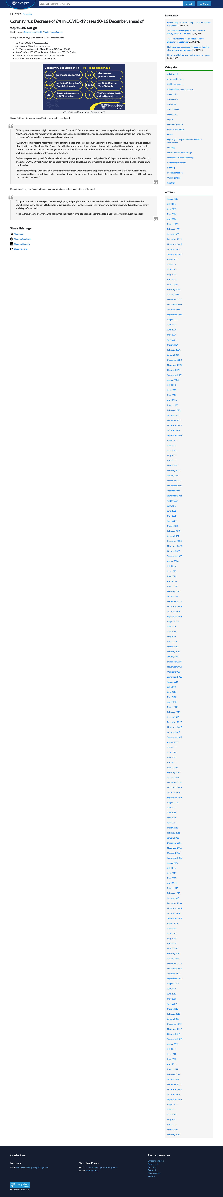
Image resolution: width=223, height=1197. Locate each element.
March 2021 (172, 526)
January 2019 (173, 656)
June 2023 (171, 390)
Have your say (154, 1173)
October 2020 (173, 551)
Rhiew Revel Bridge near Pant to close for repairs (188, 55)
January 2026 (173, 234)
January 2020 (173, 596)
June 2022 (171, 450)
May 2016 (171, 817)
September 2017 (174, 737)
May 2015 (171, 878)
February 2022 (173, 470)
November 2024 (174, 304)
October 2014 (173, 913)
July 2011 (171, 1109)
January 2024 (173, 355)
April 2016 (172, 822)
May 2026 (171, 214)
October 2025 (173, 249)
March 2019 (172, 646)
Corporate (171, 104)
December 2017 (174, 722)
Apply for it (153, 1164)
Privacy (151, 1176)
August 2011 (172, 1104)
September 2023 (174, 375)
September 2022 (174, 435)
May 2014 (171, 938)
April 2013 (172, 1003)
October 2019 (173, 611)
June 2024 (171, 329)
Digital (170, 119)
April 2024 (172, 339)
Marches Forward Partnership (180, 157)
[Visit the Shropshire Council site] (20, 1184)
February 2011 (173, 1134)
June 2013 (171, 993)
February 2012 (173, 1074)
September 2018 (174, 677)
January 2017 (173, 777)
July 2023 (171, 385)
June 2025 (171, 269)
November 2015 (174, 848)
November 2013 (174, 968)
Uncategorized (173, 177)
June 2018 (171, 692)
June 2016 (171, 812)
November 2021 (174, 485)
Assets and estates (175, 79)
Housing (171, 147)
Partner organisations (53, 32)
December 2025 (174, 239)
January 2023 (173, 415)
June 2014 (171, 933)
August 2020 (172, 561)
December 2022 (174, 420)
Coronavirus (29, 32)
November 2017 (174, 727)
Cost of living (173, 109)
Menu (206, 3)
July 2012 (171, 1049)
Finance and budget (175, 129)
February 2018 (173, 712)
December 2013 (174, 963)
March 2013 (172, 1009)
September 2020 (174, 556)
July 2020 (171, 566)
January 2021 (173, 536)
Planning (171, 167)
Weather (171, 182)
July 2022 (171, 445)
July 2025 (171, 264)
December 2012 (174, 1024)
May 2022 (171, 455)
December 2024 (174, 299)
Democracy (172, 114)
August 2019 (172, 621)
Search (189, 3)
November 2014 (174, 908)
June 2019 (171, 631)
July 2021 (171, 505)
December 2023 (174, 360)
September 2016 (174, 797)
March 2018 (172, 707)
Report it (152, 1170)
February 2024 (173, 350)
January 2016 (173, 837)
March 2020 (172, 586)
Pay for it (152, 1167)
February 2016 (173, 832)
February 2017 (173, 772)
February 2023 (173, 410)
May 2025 (171, 274)
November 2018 (174, 666)
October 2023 (173, 370)
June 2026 (171, 209)
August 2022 (172, 440)
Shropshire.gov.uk (156, 1160)
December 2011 (174, 1084)
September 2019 (174, 616)
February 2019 (173, 651)
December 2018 (174, 661)
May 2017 (171, 757)
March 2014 (172, 948)
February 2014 (173, 953)
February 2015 (173, 893)
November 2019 (174, 606)
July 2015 (171, 868)
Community (172, 94)
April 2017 (172, 762)
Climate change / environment (180, 89)
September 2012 (174, 1039)
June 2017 (171, 752)
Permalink (27, 14)
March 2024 (172, 344)
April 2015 (172, 883)
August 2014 (172, 923)
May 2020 (171, 576)
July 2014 (171, 928)
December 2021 (174, 480)
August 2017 (172, 742)
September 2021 (174, 495)
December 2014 (174, 903)
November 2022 (174, 425)
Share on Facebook (22, 239)
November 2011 (174, 1089)
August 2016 (172, 802)
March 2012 (172, 1069)
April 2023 (172, 400)
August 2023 (172, 380)
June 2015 (171, 873)
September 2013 (174, 978)
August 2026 (172, 199)
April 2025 (172, 279)
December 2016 (174, 782)
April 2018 (172, 702)
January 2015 (173, 898)
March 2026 (172, 224)
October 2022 (173, 430)
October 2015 (173, 853)
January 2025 (173, 294)
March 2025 (172, 284)
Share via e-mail (21, 249)
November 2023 (174, 365)
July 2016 (171, 807)
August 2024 (172, 319)
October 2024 (173, 309)
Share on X (18, 234)
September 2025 (174, 254)
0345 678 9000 (92, 1170)
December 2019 (174, 601)
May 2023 (171, 395)
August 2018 (172, 682)
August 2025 (172, 259)
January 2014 (173, 958)
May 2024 (171, 334)
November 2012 (174, 1029)
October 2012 (173, 1034)
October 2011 (173, 1094)
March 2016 (172, 827)
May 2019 (171, 636)
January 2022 (173, 475)
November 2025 (174, 244)
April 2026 (172, 219)
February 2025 (173, 289)
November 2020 (174, 546)
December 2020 (174, 541)
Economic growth (175, 124)
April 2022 (172, 460)
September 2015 (174, 858)
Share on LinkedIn (22, 244)
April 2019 (172, 641)
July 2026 (171, 204)
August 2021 (172, 500)
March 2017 (172, 767)
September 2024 (174, 314)
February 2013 (173, 1014)
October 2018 (173, 671)
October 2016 (173, 792)
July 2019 (171, 626)
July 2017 (171, 747)
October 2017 (173, 732)
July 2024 (171, 324)
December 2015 (174, 843)
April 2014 (172, 943)
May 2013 (171, 998)
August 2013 (172, 983)
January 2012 (173, 1079)
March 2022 (172, 465)
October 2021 (173, 490)
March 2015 (172, 888)
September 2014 (174, 918)
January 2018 (173, 717)
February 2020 (173, 591)
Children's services (175, 84)
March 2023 (172, 405)
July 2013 (171, 988)
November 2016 (174, 787)
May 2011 (171, 1119)
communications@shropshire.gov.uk (32, 1167)
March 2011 (172, 1129)
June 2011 (171, 1114)
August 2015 (172, 863)
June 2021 (171, 510)
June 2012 (171, 1054)
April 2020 (172, 581)
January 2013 (173, 1019)
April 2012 (172, 1064)
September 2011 (174, 1099)
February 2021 (173, 531)
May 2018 (171, 697)
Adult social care (174, 74)
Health (39, 32)
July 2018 (171, 687)
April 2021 (172, 521)
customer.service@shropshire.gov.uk (101, 1167)
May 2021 (171, 516)
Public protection (175, 172)
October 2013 (173, 973)
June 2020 (171, 571)
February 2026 (173, 229)
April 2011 (172, 1124)
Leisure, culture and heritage (179, 152)
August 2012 (172, 1044)
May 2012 (171, 1059)
